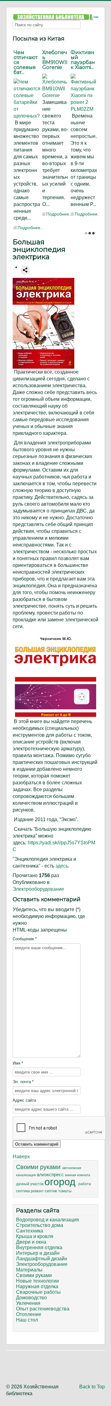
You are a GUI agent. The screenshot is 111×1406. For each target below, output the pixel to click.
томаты (65, 1191)
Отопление (28, 1314)
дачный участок (30, 1184)
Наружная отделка (37, 1286)
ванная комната (77, 1175)
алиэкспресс (51, 1174)
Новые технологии (37, 1281)
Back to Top (92, 1386)
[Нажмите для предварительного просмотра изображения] (43, 323)
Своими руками (39, 1167)
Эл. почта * (23, 1081)
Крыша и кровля (34, 1236)
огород (61, 1181)
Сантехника (29, 1230)
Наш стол (27, 1319)
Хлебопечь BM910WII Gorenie (55, 59)
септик (51, 1191)
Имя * (18, 1063)
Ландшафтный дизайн (41, 1258)
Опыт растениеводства (42, 1308)
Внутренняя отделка (39, 1247)
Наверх (21, 1156)
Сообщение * (25, 939)
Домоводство (31, 1297)
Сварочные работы (38, 1292)
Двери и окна (31, 1242)
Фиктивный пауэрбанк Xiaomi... (83, 59)
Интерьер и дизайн (38, 1253)
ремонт (38, 1191)
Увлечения (28, 1303)
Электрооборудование (38, 889)
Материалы (29, 1269)
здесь (62, 865)
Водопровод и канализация (47, 1219)
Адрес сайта (24, 1100)
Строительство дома (39, 1225)
